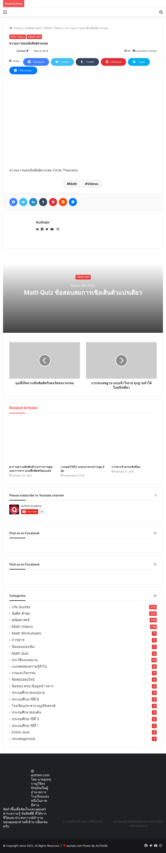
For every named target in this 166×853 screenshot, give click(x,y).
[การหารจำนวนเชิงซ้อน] (134, 440)
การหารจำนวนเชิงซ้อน (126, 466)
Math (73, 184)
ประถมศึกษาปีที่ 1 (25, 725)
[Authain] (22, 12)
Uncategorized (23, 739)
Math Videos (54, 28)
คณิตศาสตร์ (33, 28)
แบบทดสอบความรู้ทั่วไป (29, 666)
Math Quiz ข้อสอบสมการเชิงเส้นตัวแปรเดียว (83, 292)
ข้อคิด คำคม (21, 613)
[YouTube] (52, 229)
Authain (21, 50)
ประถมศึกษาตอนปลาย (28, 693)
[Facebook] (43, 229)
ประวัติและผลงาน (24, 660)
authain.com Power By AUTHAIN (87, 845)
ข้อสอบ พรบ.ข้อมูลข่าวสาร (32, 686)
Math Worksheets (26, 633)
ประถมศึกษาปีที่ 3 (25, 719)
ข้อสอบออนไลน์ (23, 679)
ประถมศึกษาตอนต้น (26, 712)
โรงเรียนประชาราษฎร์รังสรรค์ (33, 706)
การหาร (18, 640)
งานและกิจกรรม (23, 673)
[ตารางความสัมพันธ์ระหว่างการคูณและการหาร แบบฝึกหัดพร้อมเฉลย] (31, 440)
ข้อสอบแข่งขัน (23, 646)
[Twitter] (48, 229)
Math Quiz (20, 653)
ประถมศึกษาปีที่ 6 (25, 699)
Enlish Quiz (21, 732)
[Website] (38, 229)
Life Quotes (21, 607)
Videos (92, 184)
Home (17, 28)
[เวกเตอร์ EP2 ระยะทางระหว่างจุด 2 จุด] (83, 440)
